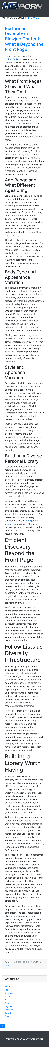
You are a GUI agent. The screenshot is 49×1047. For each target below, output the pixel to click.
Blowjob (33, 17)
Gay (7, 1016)
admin (8, 965)
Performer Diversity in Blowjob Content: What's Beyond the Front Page (24, 39)
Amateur (9, 993)
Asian (7, 996)
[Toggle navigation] (6, 13)
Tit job (8, 1013)
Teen (7, 986)
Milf (7, 990)
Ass (7, 999)
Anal (7, 1003)
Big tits (8, 1006)
